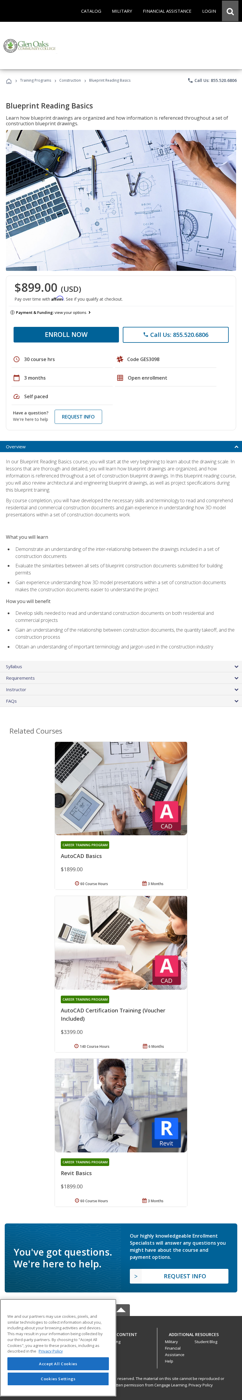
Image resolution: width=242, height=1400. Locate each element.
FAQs (11, 701)
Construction (70, 80)
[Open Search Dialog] (230, 11)
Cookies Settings (58, 1378)
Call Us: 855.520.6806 (212, 80)
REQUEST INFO (78, 417)
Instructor (16, 689)
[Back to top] (121, 1333)
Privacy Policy (201, 1385)
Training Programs (35, 80)
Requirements (20, 678)
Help (169, 1361)
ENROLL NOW (66, 334)
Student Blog (205, 1341)
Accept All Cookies (58, 1363)
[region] (58, 1347)
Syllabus (14, 666)
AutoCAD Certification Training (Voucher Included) (113, 1014)
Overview (16, 446)
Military (171, 1341)
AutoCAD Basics (81, 855)
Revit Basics (76, 1173)
